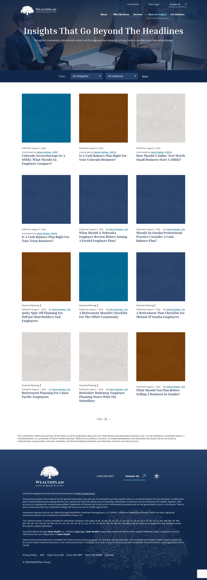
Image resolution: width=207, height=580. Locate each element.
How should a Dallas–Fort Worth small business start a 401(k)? (160, 157)
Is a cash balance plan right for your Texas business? (45, 239)
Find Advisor (133, 4)
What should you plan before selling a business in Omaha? (158, 392)
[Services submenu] (145, 14)
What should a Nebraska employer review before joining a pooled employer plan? (103, 237)
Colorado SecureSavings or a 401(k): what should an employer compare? (43, 159)
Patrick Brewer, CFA (118, 229)
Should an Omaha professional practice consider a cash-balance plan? (159, 237)
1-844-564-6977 (105, 476)
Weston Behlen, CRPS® (105, 152)
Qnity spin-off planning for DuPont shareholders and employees (42, 317)
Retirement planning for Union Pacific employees (45, 395)
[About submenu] (110, 14)
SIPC (83, 531)
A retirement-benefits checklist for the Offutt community (103, 315)
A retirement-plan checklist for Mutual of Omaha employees (160, 315)
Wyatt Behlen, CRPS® (161, 152)
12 (105, 418)
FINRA (77, 531)
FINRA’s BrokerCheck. (85, 493)
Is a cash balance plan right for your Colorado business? (103, 157)
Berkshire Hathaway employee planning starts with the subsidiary (102, 397)
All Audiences (115, 76)
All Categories (80, 76)
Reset (145, 76)
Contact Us (175, 4)
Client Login (153, 4)
